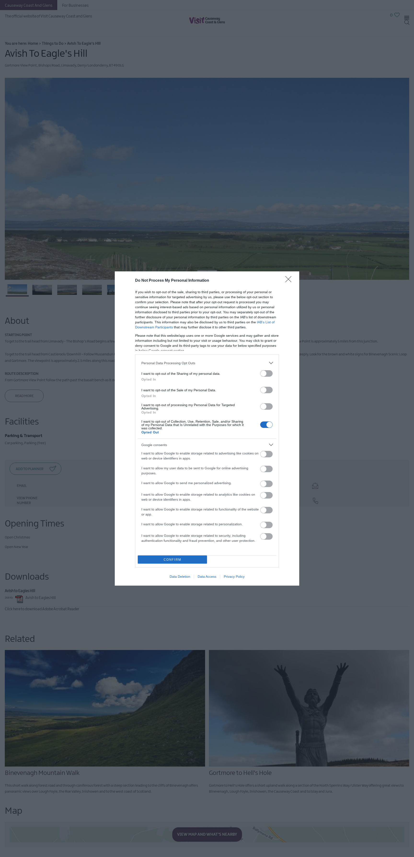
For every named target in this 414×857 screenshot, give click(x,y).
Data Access (207, 576)
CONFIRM (172, 559)
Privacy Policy (234, 576)
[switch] (266, 373)
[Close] (289, 280)
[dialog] (207, 428)
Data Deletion (180, 576)
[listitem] (207, 362)
